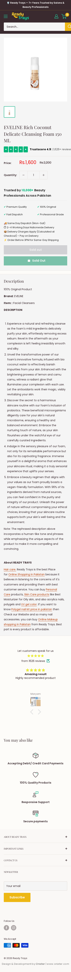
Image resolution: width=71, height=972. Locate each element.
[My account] (56, 16)
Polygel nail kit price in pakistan (31, 609)
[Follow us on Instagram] (13, 927)
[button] (32, 712)
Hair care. (10, 569)
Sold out (35, 250)
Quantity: (10, 175)
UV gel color (29, 604)
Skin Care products (36, 594)
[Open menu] (6, 16)
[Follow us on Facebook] (6, 927)
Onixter (40, 964)
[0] (64, 16)
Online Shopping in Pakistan (26, 574)
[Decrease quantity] (23, 175)
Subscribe (17, 897)
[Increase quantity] (44, 175)
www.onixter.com (58, 964)
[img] (35, 655)
